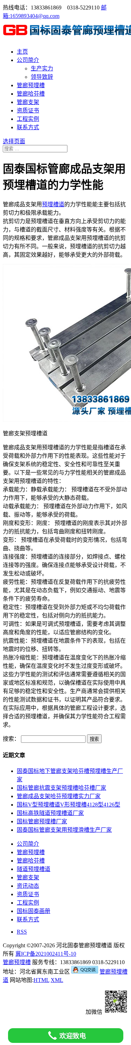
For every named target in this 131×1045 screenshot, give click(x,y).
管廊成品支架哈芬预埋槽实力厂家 (59, 796)
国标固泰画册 (33, 911)
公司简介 (28, 60)
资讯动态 (28, 886)
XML (57, 980)
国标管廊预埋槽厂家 (42, 821)
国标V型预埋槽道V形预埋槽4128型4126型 (68, 805)
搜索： (11, 739)
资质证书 (28, 110)
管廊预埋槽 (31, 85)
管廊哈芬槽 (31, 94)
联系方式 (28, 127)
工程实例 (28, 119)
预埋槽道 (53, 204)
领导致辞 (42, 77)
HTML (41, 980)
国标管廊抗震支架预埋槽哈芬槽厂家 (61, 788)
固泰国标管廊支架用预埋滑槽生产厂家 (64, 830)
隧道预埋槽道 (33, 869)
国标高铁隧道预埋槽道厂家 (50, 813)
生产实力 (42, 68)
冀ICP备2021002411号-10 (45, 954)
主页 (22, 52)
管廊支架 (28, 102)
